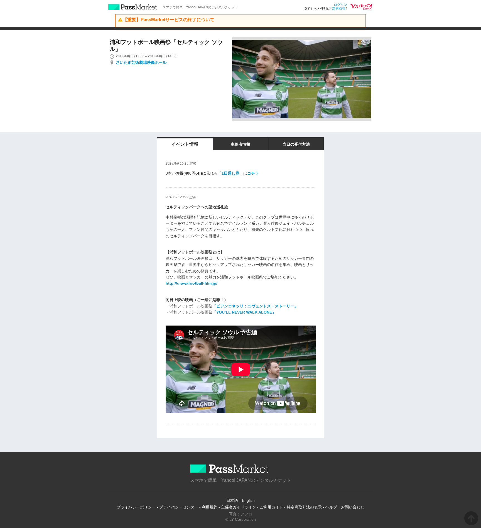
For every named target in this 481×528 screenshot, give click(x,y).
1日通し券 (230, 173)
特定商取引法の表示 (304, 507)
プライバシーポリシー (136, 507)
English (248, 500)
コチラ (253, 173)
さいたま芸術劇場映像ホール (141, 62)
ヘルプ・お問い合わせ (344, 507)
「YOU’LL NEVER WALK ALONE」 (244, 312)
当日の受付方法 (296, 144)
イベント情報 (184, 144)
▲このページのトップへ (471, 518)
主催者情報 (240, 144)
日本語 (232, 500)
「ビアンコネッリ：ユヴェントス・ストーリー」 (255, 306)
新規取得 (338, 9)
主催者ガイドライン (238, 507)
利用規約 (209, 507)
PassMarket (132, 7)
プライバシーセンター (178, 507)
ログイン (340, 5)
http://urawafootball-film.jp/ (191, 283)
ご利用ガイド (271, 507)
